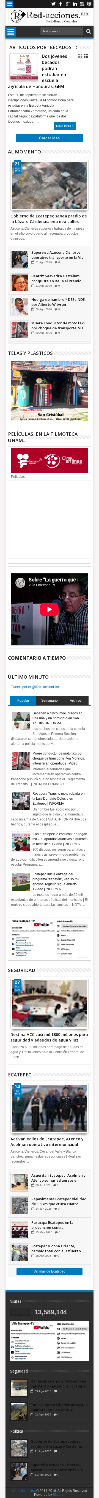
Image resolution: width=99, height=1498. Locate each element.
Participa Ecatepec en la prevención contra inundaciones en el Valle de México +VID (55, 1225)
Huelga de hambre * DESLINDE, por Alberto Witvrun (58, 302)
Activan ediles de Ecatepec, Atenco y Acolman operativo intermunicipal (47, 1141)
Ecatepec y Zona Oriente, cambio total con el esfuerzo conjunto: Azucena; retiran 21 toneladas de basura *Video (56, 1248)
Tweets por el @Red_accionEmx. (36, 687)
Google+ (67, 4)
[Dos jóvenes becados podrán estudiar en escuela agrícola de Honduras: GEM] (24, 67)
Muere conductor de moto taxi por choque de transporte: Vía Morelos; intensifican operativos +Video (59, 325)
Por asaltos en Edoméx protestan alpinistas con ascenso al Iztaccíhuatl (59, 1407)
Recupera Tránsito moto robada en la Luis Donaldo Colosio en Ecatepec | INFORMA (58, 799)
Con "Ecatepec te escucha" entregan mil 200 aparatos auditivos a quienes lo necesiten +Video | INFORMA (59, 839)
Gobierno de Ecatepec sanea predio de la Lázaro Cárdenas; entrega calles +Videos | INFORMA (48, 218)
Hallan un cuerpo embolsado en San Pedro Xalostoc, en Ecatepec (59, 1384)
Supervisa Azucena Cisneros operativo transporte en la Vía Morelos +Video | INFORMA (57, 255)
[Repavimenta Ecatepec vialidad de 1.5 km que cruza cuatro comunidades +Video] (20, 1205)
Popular (23, 700)
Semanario (49, 700)
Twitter (53, 4)
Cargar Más (49, 138)
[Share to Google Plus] (25, 71)
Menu (9, 4)
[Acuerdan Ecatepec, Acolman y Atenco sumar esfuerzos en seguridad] (20, 1182)
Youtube (82, 4)
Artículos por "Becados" (41, 47)
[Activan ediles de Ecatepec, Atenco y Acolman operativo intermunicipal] (49, 1108)
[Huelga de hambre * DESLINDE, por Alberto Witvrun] (20, 306)
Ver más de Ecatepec (49, 1271)
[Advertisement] (49, 522)
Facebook (60, 4)
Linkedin (74, 4)
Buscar (88, 31)
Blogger (59, 1495)
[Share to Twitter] (19, 71)
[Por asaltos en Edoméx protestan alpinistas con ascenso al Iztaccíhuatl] (19, 1411)
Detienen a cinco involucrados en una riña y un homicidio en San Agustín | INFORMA (57, 718)
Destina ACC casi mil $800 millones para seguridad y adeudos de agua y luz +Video (49, 1037)
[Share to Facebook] (13, 71)
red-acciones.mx (23, 1491)
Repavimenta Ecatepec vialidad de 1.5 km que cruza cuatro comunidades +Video (59, 1201)
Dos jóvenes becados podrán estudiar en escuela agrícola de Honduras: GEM (37, 71)
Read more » (64, 125)
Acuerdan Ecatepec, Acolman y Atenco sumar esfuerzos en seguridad (58, 1178)
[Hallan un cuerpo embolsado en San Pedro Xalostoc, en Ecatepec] (19, 1388)
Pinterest (89, 4)
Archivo (75, 700)
